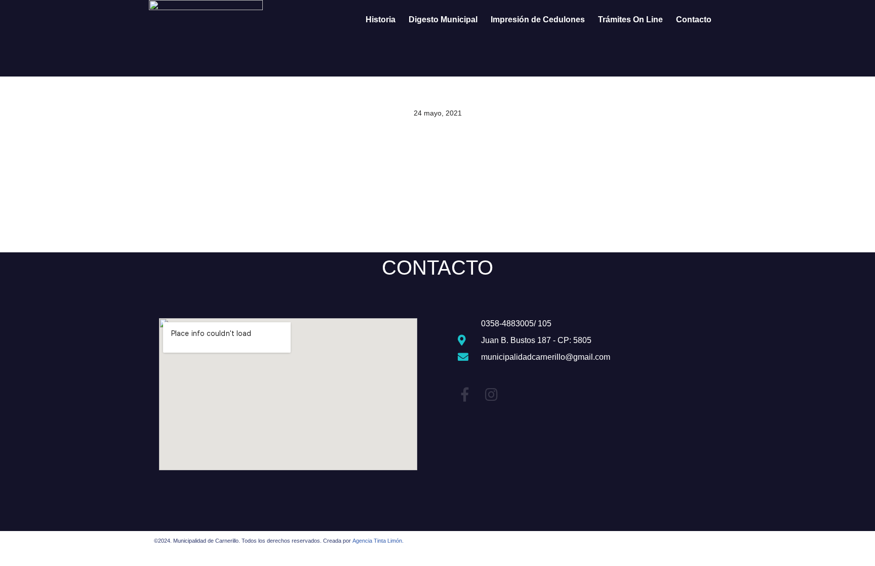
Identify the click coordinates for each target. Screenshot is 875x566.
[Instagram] (491, 395)
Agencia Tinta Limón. (378, 541)
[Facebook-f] (465, 395)
